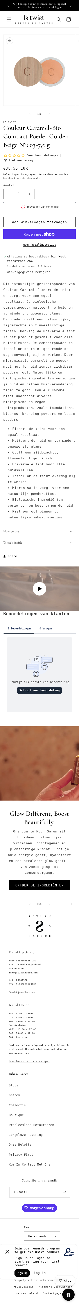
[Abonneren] (65, 1192)
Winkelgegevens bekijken (28, 272)
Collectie (17, 1105)
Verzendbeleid (27, 1293)
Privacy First (21, 1154)
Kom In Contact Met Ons (29, 1164)
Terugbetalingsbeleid (48, 1280)
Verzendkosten (48, 174)
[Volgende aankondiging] (71, 5)
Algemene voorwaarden (55, 1287)
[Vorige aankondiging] (8, 5)
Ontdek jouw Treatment (23, 992)
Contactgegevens (55, 1293)
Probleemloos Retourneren (31, 1125)
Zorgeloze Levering (26, 1134)
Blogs (13, 1085)
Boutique (16, 1115)
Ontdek (14, 1095)
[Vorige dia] (30, 904)
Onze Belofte (20, 1144)
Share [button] (12, 556)
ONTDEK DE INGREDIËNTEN (39, 885)
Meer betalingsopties (39, 244)
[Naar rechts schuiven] (49, 114)
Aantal (8, 185)
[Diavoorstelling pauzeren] (74, 904)
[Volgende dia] (49, 904)
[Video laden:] (39, 588)
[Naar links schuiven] (30, 114)
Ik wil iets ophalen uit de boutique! (29, 1061)
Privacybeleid (23, 1287)
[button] (9, 19)
